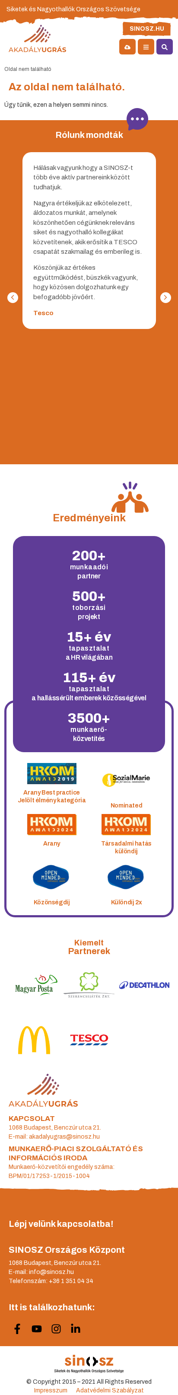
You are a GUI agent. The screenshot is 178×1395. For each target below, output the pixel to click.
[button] (165, 297)
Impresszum (50, 1390)
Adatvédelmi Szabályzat (110, 1390)
